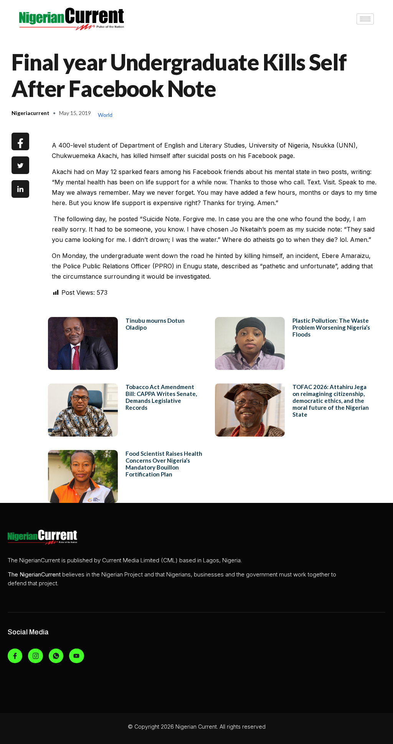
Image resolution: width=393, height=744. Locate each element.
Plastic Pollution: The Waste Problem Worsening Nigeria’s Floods (331, 327)
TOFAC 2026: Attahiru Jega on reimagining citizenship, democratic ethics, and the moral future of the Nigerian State (330, 400)
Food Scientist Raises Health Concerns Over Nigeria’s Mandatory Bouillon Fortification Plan (163, 464)
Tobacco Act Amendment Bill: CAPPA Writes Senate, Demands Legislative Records (161, 397)
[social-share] (20, 141)
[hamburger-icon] (365, 19)
